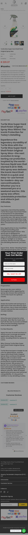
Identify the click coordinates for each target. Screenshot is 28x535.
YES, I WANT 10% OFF (14, 274)
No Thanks (14, 279)
